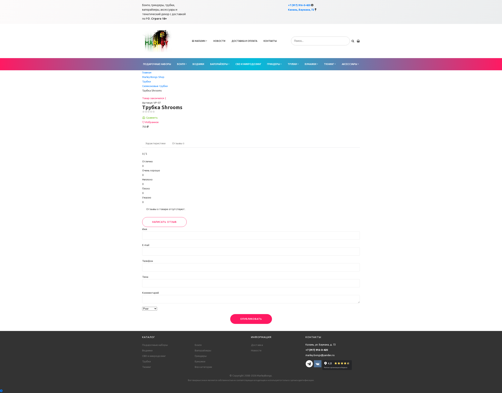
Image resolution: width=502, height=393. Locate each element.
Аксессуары (349, 64)
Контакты (270, 41)
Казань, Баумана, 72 (301, 9)
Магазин (200, 41)
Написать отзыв (164, 222)
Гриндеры (273, 64)
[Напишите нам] (251, 390)
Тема (145, 276)
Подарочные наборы (157, 64)
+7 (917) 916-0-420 (299, 5)
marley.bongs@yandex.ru (320, 355)
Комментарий (150, 292)
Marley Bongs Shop (153, 77)
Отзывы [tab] (178, 143)
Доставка (257, 345)
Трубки (292, 64)
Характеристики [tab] (156, 143)
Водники (198, 64)
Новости (219, 41)
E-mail (145, 245)
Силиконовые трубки (155, 86)
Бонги (181, 64)
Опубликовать (251, 319)
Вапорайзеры (219, 64)
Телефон (147, 261)
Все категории (203, 367)
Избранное (152, 122)
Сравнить (152, 117)
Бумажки (310, 64)
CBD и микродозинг (248, 64)
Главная (146, 72)
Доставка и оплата (244, 41)
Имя (144, 229)
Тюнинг (329, 64)
